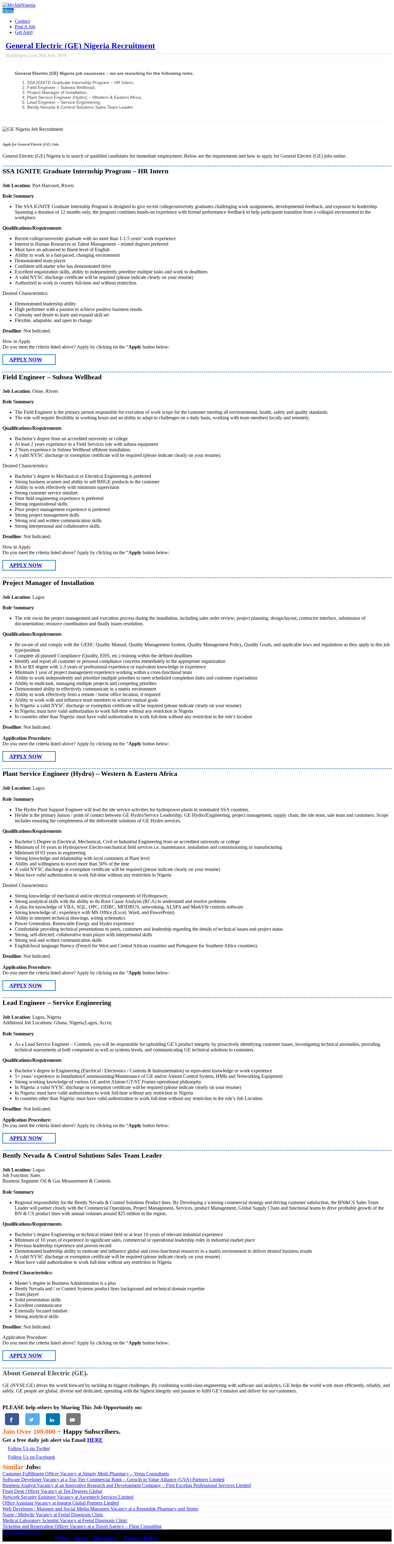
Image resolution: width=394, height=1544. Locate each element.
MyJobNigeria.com (21, 1532)
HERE (95, 1440)
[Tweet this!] (32, 1419)
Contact (22, 21)
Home (62, 1538)
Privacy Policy (141, 1538)
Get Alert (24, 32)
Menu (8, 10)
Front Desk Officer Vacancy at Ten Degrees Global (52, 1491)
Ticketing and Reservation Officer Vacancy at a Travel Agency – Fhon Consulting (82, 1526)
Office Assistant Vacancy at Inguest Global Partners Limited (60, 1503)
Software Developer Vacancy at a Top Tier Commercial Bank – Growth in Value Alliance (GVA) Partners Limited (113, 1479)
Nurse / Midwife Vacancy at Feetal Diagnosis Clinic (52, 1514)
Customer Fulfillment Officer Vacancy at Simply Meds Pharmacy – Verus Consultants (85, 1473)
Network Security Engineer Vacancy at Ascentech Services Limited (67, 1497)
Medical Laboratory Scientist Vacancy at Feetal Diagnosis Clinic (64, 1520)
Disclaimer (106, 1538)
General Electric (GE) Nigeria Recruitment (80, 45)
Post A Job (25, 26)
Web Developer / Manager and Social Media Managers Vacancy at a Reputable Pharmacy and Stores (100, 1508)
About (81, 1538)
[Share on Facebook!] (12, 1419)
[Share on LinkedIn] (53, 1419)
